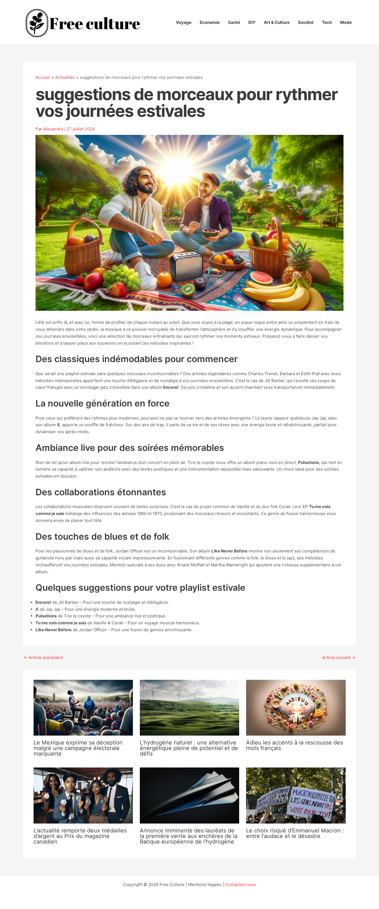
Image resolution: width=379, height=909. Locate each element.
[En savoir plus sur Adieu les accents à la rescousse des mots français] (295, 707)
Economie (210, 22)
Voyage (183, 22)
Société (306, 22)
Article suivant (338, 657)
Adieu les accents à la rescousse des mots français (294, 745)
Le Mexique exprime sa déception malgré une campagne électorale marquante (78, 748)
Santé (234, 22)
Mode (346, 22)
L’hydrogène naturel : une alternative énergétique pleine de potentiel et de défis (189, 748)
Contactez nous (240, 884)
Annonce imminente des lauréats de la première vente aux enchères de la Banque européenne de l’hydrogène (188, 836)
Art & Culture (277, 22)
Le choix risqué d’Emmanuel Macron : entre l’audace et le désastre (295, 833)
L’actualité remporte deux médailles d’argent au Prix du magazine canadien (80, 836)
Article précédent (43, 657)
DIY (252, 22)
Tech (327, 22)
